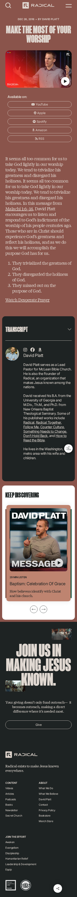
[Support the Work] (68, 448)
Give (39, 724)
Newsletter (11, 810)
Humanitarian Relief (16, 858)
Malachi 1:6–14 (19, 208)
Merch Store (46, 821)
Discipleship (12, 853)
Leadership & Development (20, 864)
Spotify (41, 121)
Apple (41, 113)
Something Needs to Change (44, 431)
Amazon (41, 130)
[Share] (58, 888)
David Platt (50, 19)
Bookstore (44, 815)
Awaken (10, 842)
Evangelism (11, 847)
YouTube (41, 104)
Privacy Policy (47, 810)
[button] (8, 5)
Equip (8, 869)
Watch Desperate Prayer (27, 300)
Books (8, 804)
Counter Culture (52, 427)
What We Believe (48, 793)
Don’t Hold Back (35, 436)
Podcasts (10, 799)
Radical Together (48, 422)
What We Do (46, 788)
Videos (9, 788)
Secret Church (13, 815)
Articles (9, 793)
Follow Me (31, 427)
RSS (41, 138)
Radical (28, 422)
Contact (43, 804)
